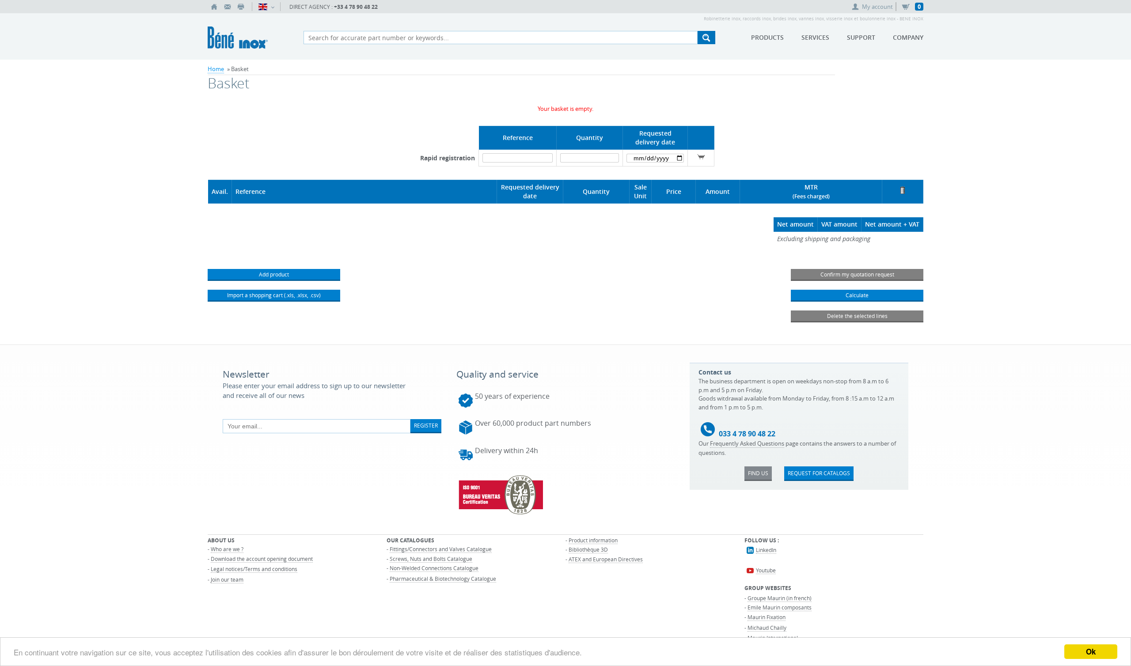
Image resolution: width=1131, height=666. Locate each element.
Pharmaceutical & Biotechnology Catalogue (443, 578)
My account (877, 7)
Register (426, 425)
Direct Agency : (333, 7)
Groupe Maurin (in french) (780, 598)
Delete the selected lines (857, 315)
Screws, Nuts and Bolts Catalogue (431, 558)
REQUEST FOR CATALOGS (819, 473)
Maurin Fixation (767, 617)
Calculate (857, 295)
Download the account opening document (262, 558)
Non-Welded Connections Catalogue (434, 567)
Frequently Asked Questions (747, 443)
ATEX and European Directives (606, 559)
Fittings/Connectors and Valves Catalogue (441, 548)
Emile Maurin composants (780, 607)
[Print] (240, 6)
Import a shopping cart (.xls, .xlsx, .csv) (274, 295)
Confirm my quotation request (857, 274)
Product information (593, 540)
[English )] (266, 6)
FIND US (758, 473)
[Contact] (227, 6)
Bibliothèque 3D (588, 549)
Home (216, 69)
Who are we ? (227, 548)
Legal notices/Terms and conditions (254, 568)
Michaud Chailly (767, 627)
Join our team (227, 579)
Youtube (766, 570)
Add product (274, 274)
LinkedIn (766, 549)
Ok (1091, 651)
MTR (811, 187)
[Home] (214, 6)
